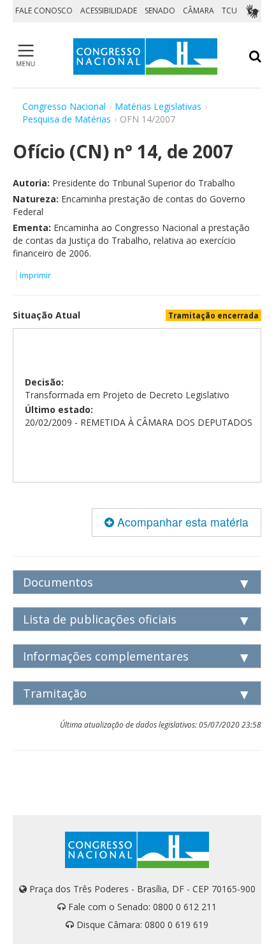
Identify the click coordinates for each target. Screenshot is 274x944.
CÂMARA (198, 10)
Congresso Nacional (64, 106)
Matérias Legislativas (158, 106)
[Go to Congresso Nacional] (145, 56)
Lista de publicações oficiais (100, 619)
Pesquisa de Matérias (66, 119)
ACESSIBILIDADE (108, 10)
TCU (229, 10)
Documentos (58, 582)
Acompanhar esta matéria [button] (181, 522)
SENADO (160, 10)
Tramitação (55, 693)
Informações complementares (106, 656)
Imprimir (35, 275)
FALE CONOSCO (44, 10)
